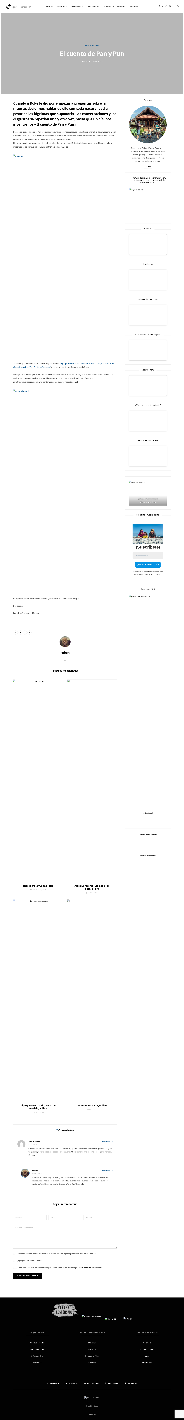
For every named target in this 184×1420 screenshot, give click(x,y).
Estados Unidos (92, 1356)
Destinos (60, 6)
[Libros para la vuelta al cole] (38, 781)
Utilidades (76, 6)
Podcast (121, 6)
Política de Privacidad (148, 834)
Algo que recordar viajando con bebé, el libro (91, 887)
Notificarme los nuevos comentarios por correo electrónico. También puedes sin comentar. (60, 1267)
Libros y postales (92, 46)
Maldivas (92, 1343)
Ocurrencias (93, 6)
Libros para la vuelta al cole (38, 885)
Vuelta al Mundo (37, 1343)
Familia (107, 6)
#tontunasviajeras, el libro (92, 1105)
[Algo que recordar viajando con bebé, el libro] (92, 781)
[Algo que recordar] (18, 6)
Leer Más (148, 167)
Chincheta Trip (37, 1356)
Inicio (93, 1414)
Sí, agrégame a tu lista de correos (29, 1260)
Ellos (48, 6)
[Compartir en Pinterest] (29, 632)
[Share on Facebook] (16, 632)
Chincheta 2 (37, 1362)
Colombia (147, 1343)
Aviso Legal (148, 813)
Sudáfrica (92, 1349)
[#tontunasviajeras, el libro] (92, 1000)
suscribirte (86, 1267)
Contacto (133, 6)
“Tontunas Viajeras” (42, 367)
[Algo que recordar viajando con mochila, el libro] (38, 1000)
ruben (87, 61)
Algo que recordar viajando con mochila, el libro (38, 1107)
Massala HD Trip (37, 1349)
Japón (147, 1356)
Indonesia (92, 1362)
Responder (107, 1141)
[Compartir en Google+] (25, 632)
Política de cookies (148, 855)
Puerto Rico (147, 1362)
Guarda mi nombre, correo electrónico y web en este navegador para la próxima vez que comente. (57, 1253)
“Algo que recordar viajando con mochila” (77, 363)
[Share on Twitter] (20, 632)
